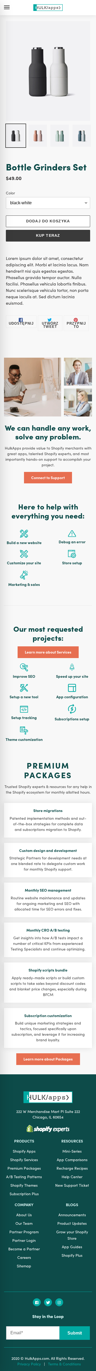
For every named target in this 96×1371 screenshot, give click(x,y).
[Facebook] (37, 1302)
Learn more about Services (48, 652)
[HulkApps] (48, 7)
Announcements (72, 1214)
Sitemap (24, 1265)
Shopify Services (24, 1159)
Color (10, 192)
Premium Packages (24, 1168)
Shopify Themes (24, 1185)
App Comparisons (72, 1159)
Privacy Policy (29, 1363)
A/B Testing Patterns (24, 1176)
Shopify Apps (24, 1151)
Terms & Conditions (64, 1363)
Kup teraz (48, 235)
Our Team (24, 1223)
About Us (24, 1214)
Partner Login (24, 1240)
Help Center (72, 1176)
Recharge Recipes (72, 1168)
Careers (24, 1257)
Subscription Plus (24, 1193)
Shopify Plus (72, 1255)
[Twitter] (48, 1302)
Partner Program (24, 1231)
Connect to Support (48, 477)
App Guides (72, 1246)
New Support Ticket (72, 1185)
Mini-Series (72, 1151)
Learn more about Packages (48, 1059)
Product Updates (72, 1223)
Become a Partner (24, 1248)
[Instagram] (59, 1302)
